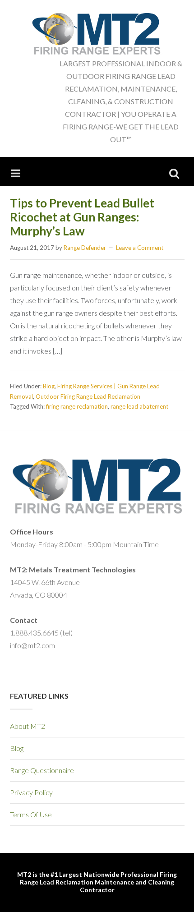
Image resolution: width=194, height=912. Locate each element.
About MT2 (27, 726)
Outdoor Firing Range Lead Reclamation (88, 396)
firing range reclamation (77, 406)
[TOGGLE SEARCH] (174, 171)
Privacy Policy (31, 792)
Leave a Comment (139, 247)
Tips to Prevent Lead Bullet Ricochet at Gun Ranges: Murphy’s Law (82, 217)
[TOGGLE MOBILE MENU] (15, 171)
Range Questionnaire (42, 770)
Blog (49, 386)
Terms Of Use (31, 814)
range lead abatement (139, 406)
